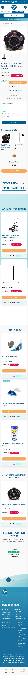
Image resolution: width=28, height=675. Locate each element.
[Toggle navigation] (2, 7)
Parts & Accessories (18, 11)
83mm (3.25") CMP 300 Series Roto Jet (13, 504)
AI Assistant (19, 90)
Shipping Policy (6, 618)
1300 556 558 (6, 625)
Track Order (18, 616)
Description (10, 183)
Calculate (14, 122)
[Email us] (3, 605)
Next (26, 149)
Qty (3, 107)
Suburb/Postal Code (8, 113)
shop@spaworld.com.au (9, 627)
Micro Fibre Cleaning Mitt (9, 356)
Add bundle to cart (14, 170)
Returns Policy (6, 616)
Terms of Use (6, 612)
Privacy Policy (6, 614)
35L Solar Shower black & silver (11, 283)
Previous (13, 149)
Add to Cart (17, 82)
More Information (14, 411)
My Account (18, 614)
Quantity (4, 80)
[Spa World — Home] (14, 7)
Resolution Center (20, 618)
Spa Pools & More (5, 11)
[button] (14, 86)
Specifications (12, 188)
